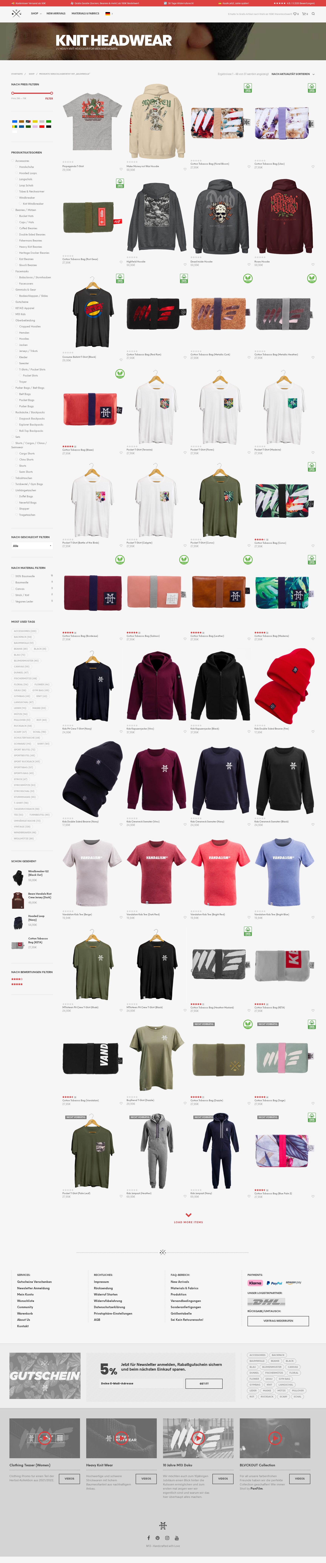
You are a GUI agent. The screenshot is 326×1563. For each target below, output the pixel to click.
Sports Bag (24, 773)
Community (25, 1307)
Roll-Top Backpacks (31, 431)
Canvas (19, 589)
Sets (17, 437)
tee (18, 815)
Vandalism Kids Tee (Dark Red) (143, 914)
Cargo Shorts (27, 454)
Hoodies (24, 339)
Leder (20, 708)
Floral (21, 684)
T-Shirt (21, 803)
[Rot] (41, 126)
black (40, 649)
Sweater (24, 363)
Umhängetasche (27, 821)
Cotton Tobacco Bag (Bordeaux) (80, 636)
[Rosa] (35, 126)
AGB (97, 1320)
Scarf (20, 732)
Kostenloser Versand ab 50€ (28, 3)
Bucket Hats (26, 216)
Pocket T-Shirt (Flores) (202, 450)
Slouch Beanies (28, 265)
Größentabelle (181, 1313)
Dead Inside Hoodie (202, 262)
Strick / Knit (22, 595)
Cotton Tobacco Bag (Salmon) (143, 636)
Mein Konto (25, 1294)
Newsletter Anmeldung (33, 1288)
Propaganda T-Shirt (73, 166)
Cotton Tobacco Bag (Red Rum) (144, 354)
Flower (42, 684)
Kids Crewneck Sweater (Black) (271, 821)
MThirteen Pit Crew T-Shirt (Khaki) (80, 1007)
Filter (49, 99)
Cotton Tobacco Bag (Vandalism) (80, 1100)
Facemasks (21, 271)
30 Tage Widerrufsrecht (179, 3)
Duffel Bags (26, 496)
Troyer (23, 382)
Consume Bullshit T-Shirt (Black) (79, 357)
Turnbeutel (39, 815)
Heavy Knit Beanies (30, 247)
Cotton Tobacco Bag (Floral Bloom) (210, 164)
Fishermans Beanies (30, 241)
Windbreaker (27, 198)
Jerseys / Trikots (28, 351)
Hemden (24, 333)
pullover (22, 720)
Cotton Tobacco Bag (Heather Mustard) (212, 1007)
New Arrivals (56, 13)
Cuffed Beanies (28, 228)
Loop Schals (26, 185)
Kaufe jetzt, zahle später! (233, 3)
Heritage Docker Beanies (34, 253)
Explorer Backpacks (31, 425)
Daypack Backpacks (32, 419)
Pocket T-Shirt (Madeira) (267, 450)
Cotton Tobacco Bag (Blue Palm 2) (273, 1193)
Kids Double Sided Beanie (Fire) (271, 729)
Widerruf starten (106, 1294)
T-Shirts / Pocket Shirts (32, 370)
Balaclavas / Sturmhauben (35, 277)
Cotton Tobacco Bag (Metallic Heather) (276, 354)
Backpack (23, 637)
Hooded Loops (28, 173)
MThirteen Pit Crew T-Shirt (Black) (145, 1007)
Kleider (23, 357)
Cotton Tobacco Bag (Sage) (269, 1100)
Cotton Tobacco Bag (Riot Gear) (80, 259)
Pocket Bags (26, 400)
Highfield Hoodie (136, 262)
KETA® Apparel (24, 308)
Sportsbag (23, 767)
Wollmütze (24, 838)
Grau (20, 690)
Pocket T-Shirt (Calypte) (139, 543)
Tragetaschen (27, 515)
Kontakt (23, 1326)
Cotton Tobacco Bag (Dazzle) (207, 1100)
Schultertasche (27, 738)
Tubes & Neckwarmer (31, 191)
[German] (108, 13)
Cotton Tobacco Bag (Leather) (207, 636)
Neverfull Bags (27, 503)
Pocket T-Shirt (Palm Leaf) (76, 1193)
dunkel (21, 673)
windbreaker (25, 832)
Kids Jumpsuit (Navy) (201, 1193)
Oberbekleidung (25, 320)
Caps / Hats (26, 222)
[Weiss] (14, 131)
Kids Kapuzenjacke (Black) (205, 729)
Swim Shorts (26, 472)
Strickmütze (24, 785)
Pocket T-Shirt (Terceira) (139, 450)
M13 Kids (20, 314)
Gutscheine (21, 302)
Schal (39, 732)
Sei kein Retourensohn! (187, 1320)
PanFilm (257, 1488)
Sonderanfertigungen (186, 1307)
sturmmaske (25, 797)
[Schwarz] (48, 126)
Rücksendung (103, 1288)
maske (39, 708)
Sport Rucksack (27, 761)
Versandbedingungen (186, 1301)
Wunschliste (25, 1301)
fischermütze (25, 678)
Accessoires (22, 161)
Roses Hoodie (262, 262)
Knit (41, 696)
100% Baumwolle (25, 576)
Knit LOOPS (96, 40)
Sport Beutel (24, 750)
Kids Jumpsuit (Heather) (139, 1193)
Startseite (17, 74)
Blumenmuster (26, 661)
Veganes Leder (24, 602)
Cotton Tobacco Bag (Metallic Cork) (210, 354)
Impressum (101, 1282)
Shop (34, 13)
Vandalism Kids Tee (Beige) (77, 914)
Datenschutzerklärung (109, 1307)
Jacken (23, 345)
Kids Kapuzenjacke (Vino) (140, 729)
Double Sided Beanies (32, 235)
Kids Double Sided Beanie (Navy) (80, 821)
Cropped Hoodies (30, 326)
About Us (23, 1320)
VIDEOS (69, 1479)
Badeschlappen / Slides (33, 296)
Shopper (24, 509)
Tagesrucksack (26, 809)
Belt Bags (25, 394)
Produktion (178, 1294)
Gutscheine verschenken (34, 1282)
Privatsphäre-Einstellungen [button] (113, 1313)
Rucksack (23, 726)
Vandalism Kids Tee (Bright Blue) (271, 914)
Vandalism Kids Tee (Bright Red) (208, 914)
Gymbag (22, 696)
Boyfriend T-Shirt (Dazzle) (140, 1100)
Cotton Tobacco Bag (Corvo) (270, 543)
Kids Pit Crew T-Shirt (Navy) (76, 729)
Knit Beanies (26, 259)
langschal (24, 702)
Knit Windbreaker (33, 204)
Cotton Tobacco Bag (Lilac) (269, 164)
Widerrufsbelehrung (108, 1301)
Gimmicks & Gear (25, 290)
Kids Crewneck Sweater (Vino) (143, 821)
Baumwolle (21, 582)
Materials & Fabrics (184, 1288)
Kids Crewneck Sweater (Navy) (207, 821)
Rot (42, 720)
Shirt (43, 744)
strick (20, 779)
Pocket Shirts (30, 376)
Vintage (22, 827)
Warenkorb (25, 1313)
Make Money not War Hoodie (143, 166)
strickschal (24, 791)
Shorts (22, 466)
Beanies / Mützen (25, 210)
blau (19, 655)
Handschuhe (26, 167)
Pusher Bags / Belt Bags (29, 388)
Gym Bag (40, 690)
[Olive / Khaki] (28, 126)
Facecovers (26, 284)
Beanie (21, 649)
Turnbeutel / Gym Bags (29, 484)
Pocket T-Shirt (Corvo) (202, 543)
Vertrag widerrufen (278, 1321)
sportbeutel (24, 755)
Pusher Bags (26, 406)
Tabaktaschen (23, 478)
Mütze (21, 714)
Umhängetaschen (25, 490)
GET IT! (204, 1384)
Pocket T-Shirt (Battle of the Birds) (80, 543)
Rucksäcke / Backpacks (30, 412)
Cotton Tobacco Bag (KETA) (269, 1007)
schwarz (22, 744)
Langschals (25, 179)
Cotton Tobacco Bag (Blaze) (78, 450)
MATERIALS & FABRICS (85, 13)
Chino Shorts (26, 460)
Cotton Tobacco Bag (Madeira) (271, 636)
